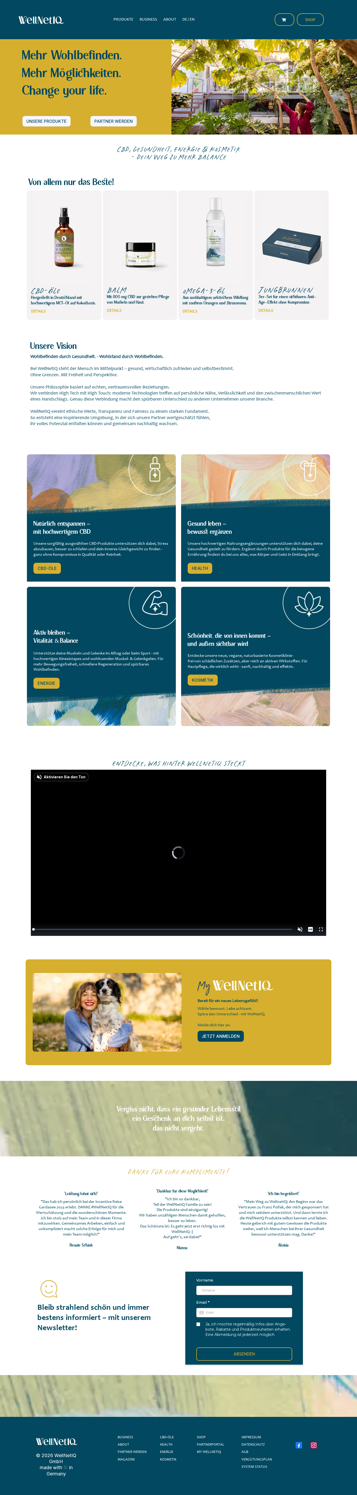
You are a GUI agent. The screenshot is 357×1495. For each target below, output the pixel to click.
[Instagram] (313, 1445)
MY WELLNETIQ (209, 1452)
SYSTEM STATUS (254, 1467)
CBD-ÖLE (167, 1437)
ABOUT (123, 1445)
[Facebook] (298, 1445)
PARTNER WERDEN (132, 1452)
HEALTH (166, 1445)
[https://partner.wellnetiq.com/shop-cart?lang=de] (284, 19)
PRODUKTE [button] (123, 20)
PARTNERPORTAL (210, 1445)
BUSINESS (125, 1437)
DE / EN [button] (188, 20)
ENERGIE (166, 1452)
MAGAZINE (126, 1460)
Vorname (204, 1280)
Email (202, 1302)
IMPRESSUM (251, 1437)
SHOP (201, 1437)
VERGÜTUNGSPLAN (256, 1460)
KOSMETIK (168, 1460)
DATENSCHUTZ (253, 1445)
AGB (244, 1452)
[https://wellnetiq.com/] (41, 19)
